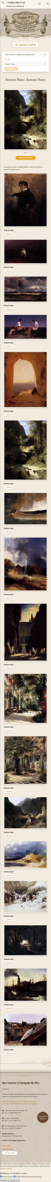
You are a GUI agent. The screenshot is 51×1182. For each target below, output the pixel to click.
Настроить (14, 1180)
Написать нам (9, 1153)
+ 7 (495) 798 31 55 (15, 2)
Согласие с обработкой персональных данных (20, 1104)
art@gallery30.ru (8, 1149)
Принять (4, 1180)
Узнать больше (6, 1168)
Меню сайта (27, 45)
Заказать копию (25, 158)
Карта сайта (6, 1146)
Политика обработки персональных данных (19, 1101)
